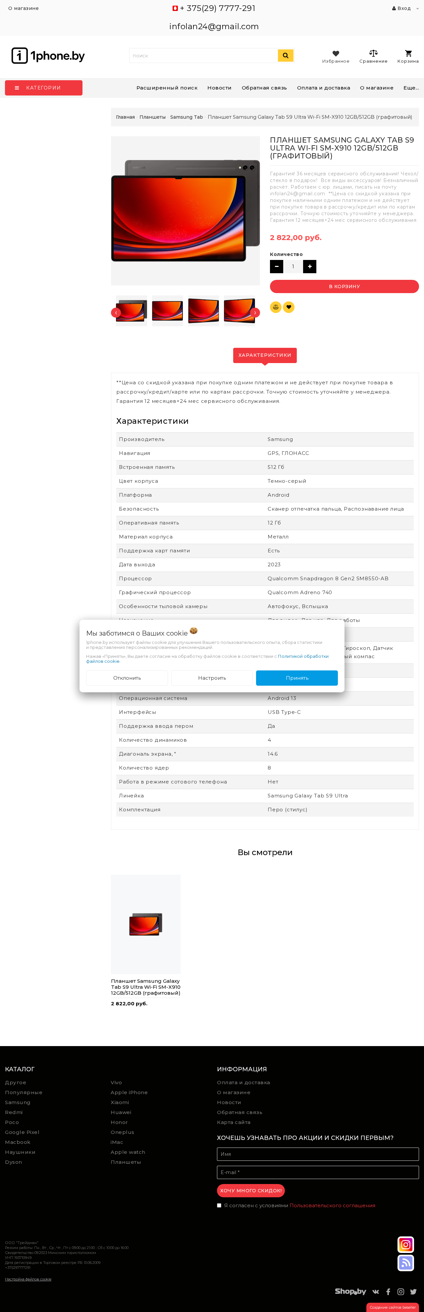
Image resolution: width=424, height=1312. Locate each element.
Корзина (408, 61)
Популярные (23, 1092)
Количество (286, 254)
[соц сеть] (406, 1263)
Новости (219, 88)
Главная (125, 117)
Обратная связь (264, 88)
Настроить (212, 678)
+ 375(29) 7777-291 (217, 8)
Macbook (18, 1142)
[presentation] (116, 313)
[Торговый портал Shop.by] (350, 1293)
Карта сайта (234, 1122)
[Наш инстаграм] (405, 1244)
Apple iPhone (129, 1092)
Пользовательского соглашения (332, 1205)
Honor (119, 1122)
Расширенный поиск (167, 88)
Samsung (18, 1102)
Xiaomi (120, 1102)
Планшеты (126, 1162)
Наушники (20, 1152)
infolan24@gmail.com (214, 26)
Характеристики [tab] (265, 355)
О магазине (233, 1092)
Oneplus (122, 1132)
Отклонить (127, 678)
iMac (117, 1142)
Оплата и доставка (323, 88)
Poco (12, 1122)
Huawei (121, 1112)
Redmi (14, 1112)
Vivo (116, 1082)
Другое (15, 1082)
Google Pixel (22, 1132)
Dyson (13, 1162)
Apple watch (128, 1152)
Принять (297, 678)
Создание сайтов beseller (393, 1307)
